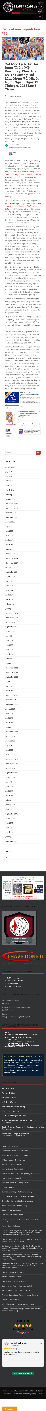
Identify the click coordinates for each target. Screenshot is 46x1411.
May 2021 (9, 713)
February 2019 (10, 800)
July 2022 (8, 686)
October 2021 (10, 700)
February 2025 (10, 549)
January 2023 (10, 663)
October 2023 (10, 622)
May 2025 (9, 535)
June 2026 (9, 476)
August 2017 (10, 818)
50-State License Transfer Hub (13, 1160)
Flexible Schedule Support (11, 1226)
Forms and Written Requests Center (15, 1151)
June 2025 (9, 531)
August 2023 (10, 631)
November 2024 (11, 563)
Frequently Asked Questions (12, 1215)
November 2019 (11, 764)
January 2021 (10, 727)
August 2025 (10, 522)
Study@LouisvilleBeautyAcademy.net (16, 1017)
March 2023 (10, 654)
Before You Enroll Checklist (12, 1164)
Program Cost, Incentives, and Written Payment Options (20, 1220)
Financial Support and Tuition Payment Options (20, 1295)
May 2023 (9, 645)
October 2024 (10, 567)
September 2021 (11, 704)
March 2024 (10, 599)
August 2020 (10, 741)
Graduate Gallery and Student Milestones (17, 1201)
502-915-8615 (7, 1010)
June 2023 (9, 640)
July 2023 (8, 636)
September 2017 (11, 814)
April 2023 (9, 649)
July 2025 (8, 526)
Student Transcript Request (12, 1210)
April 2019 (9, 791)
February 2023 (10, 659)
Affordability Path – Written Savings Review (18, 1304)
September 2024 (11, 572)
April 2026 (9, 485)
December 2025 (11, 503)
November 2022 (11, 672)
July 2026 (8, 472)
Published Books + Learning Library (15, 1183)
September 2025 (11, 517)
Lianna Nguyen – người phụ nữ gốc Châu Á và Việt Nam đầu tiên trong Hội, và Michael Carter (23, 206)
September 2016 (11, 841)
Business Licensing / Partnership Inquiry (17, 1192)
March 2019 (10, 795)
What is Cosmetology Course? (13, 1272)
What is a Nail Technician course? (14, 1281)
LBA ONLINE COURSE (10, 1299)
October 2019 (10, 768)
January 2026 (10, 499)
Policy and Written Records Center (15, 1155)
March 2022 (10, 691)
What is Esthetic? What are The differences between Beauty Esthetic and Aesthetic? (21, 1240)
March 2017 (10, 832)
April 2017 (9, 827)
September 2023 (11, 627)
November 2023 (11, 618)
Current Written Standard (11, 1178)
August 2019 (10, 777)
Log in (7, 857)
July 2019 (8, 782)
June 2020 (9, 750)
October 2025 (10, 513)
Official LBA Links (8, 1187)
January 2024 (10, 608)
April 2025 (9, 540)
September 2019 (11, 773)
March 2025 (10, 545)
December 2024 (11, 558)
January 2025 (10, 554)
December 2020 (11, 732)
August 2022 (10, 681)
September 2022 (11, 677)
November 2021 (11, 695)
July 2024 (8, 581)
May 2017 (9, 823)
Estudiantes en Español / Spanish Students (18, 1196)
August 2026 (10, 467)
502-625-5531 (7, 1003)
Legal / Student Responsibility (13, 1169)
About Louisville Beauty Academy (14, 1205)
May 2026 (9, 481)
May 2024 (9, 590)
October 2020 (10, 736)
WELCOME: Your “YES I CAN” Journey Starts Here (20, 1173)
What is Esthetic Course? (11, 1277)
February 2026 (10, 494)
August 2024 (10, 576)
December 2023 (11, 613)
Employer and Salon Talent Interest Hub (17, 1286)
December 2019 (11, 759)
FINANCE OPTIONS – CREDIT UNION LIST (18, 1290)
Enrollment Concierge (10, 1146)
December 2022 (11, 668)
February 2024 (10, 604)
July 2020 (8, 745)
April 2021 (9, 718)
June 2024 (9, 586)
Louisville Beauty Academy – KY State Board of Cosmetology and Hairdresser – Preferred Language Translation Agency (22, 1257)
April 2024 (9, 595)
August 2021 (10, 709)
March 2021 (10, 722)
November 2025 (11, 508)
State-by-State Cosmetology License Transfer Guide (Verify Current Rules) (22, 1310)
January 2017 (10, 837)
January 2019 (10, 805)
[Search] (38, 453)
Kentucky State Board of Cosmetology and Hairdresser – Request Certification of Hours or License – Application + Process (23, 1265)
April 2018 (9, 809)
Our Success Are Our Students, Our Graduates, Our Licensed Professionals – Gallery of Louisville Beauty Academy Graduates (22, 1248)
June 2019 (9, 786)
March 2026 (10, 490)
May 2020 (9, 754)
